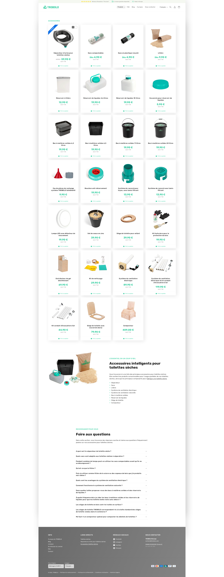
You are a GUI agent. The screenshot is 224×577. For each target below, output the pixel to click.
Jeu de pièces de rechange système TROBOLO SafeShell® (63, 189)
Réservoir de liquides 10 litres (128, 98)
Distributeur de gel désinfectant (63, 279)
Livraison (51, 544)
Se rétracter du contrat (55, 546)
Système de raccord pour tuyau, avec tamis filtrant (128, 189)
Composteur (128, 326)
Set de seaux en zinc (96, 233)
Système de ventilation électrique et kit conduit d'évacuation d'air (160, 281)
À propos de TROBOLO (55, 539)
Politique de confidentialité (85, 572)
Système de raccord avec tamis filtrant (160, 189)
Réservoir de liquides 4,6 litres (95, 98)
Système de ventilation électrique (128, 279)
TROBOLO (55, 572)
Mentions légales (115, 572)
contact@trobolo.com (152, 541)
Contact (50, 551)
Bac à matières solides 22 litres (160, 143)
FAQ (49, 549)
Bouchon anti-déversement (96, 188)
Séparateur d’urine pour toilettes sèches (63, 54)
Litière (160, 53)
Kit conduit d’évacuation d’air (63, 326)
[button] (121, 7)
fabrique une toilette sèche (157, 379)
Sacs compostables (96, 53)
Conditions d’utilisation (101, 572)
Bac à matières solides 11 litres (128, 143)
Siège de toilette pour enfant (128, 233)
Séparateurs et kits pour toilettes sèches (93, 541)
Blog (49, 541)
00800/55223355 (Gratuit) (154, 544)
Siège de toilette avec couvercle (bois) (95, 327)
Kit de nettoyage (95, 278)
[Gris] (73, 27)
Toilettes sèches (85, 539)
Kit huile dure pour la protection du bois (160, 234)
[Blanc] (76, 27)
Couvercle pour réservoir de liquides (160, 99)
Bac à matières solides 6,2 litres (63, 144)
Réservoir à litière (63, 98)
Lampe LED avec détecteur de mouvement (63, 234)
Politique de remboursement (68, 572)
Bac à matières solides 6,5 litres (95, 144)
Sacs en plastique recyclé (128, 53)
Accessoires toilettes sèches (89, 544)
